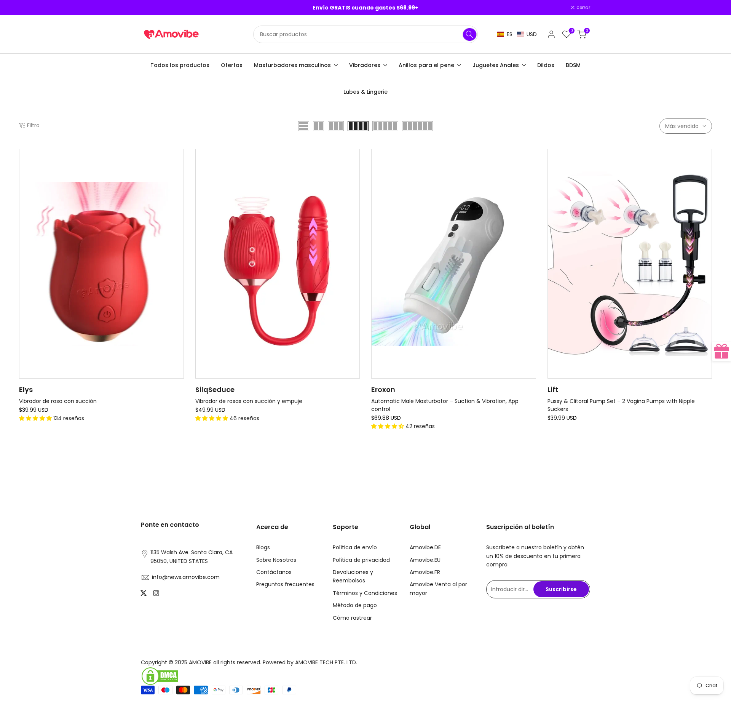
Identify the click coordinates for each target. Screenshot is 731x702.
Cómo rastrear (352, 618)
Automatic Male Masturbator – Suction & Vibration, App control (445, 405)
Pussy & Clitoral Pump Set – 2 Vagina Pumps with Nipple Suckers (621, 405)
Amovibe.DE (425, 547)
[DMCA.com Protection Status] (250, 676)
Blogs (263, 547)
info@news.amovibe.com (186, 577)
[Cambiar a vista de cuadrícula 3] (336, 126)
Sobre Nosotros (276, 560)
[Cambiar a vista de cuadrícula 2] (318, 126)
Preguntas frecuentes (285, 584)
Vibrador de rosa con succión (58, 401)
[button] (517, 34)
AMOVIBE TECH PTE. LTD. (326, 662)
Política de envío (355, 547)
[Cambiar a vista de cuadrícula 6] (417, 126)
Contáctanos (274, 572)
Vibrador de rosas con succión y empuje (248, 401)
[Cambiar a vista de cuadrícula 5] (385, 126)
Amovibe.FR (425, 572)
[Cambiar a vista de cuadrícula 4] (358, 126)
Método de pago (355, 605)
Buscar (470, 34)
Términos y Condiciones (365, 593)
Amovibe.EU (425, 560)
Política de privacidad (361, 560)
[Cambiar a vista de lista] (303, 126)
